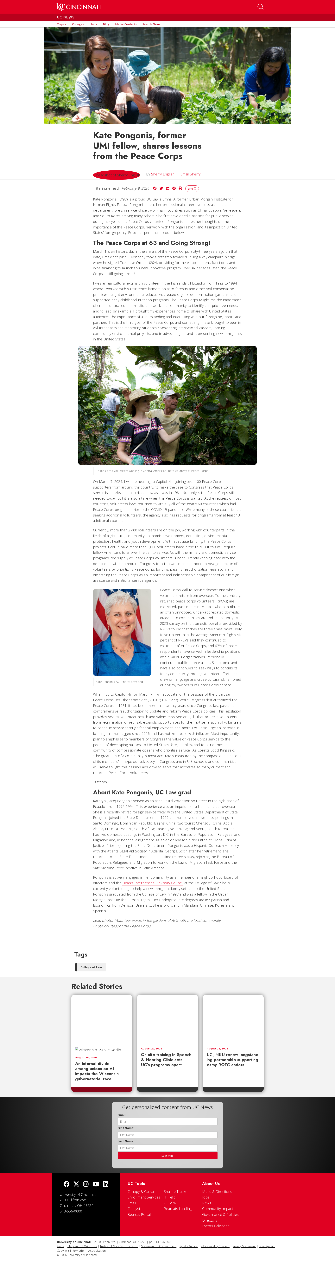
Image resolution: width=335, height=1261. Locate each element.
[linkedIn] (105, 1184)
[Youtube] (95, 1184)
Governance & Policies (220, 1214)
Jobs (205, 1197)
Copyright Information (71, 1250)
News (206, 1203)
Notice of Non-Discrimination (119, 1246)
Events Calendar (215, 1226)
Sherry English (162, 174)
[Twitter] (76, 1184)
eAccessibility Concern (215, 1246)
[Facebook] (66, 1184)
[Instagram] (86, 1184)
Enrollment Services (144, 1197)
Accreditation (97, 1250)
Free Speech (267, 1246)
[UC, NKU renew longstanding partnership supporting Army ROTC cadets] (233, 1019)
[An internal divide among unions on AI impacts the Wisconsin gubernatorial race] (101, 1019)
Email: (122, 1115)
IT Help (169, 1197)
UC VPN (170, 1203)
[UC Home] (78, 7)
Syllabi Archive (189, 1246)
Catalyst (134, 1208)
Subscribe (167, 1156)
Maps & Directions (217, 1191)
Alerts (60, 1246)
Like (191, 188)
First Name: (126, 1128)
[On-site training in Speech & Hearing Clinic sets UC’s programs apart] (167, 1019)
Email (132, 1203)
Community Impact (217, 1208)
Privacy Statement (244, 1246)
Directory (209, 1220)
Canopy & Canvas (142, 1191)
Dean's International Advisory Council (152, 883)
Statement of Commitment (158, 1246)
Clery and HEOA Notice (82, 1246)
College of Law (91, 967)
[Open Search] (260, 7)
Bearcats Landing (178, 1208)
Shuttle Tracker (176, 1191)
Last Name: (126, 1141)
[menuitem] (61, 24)
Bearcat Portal (139, 1214)
